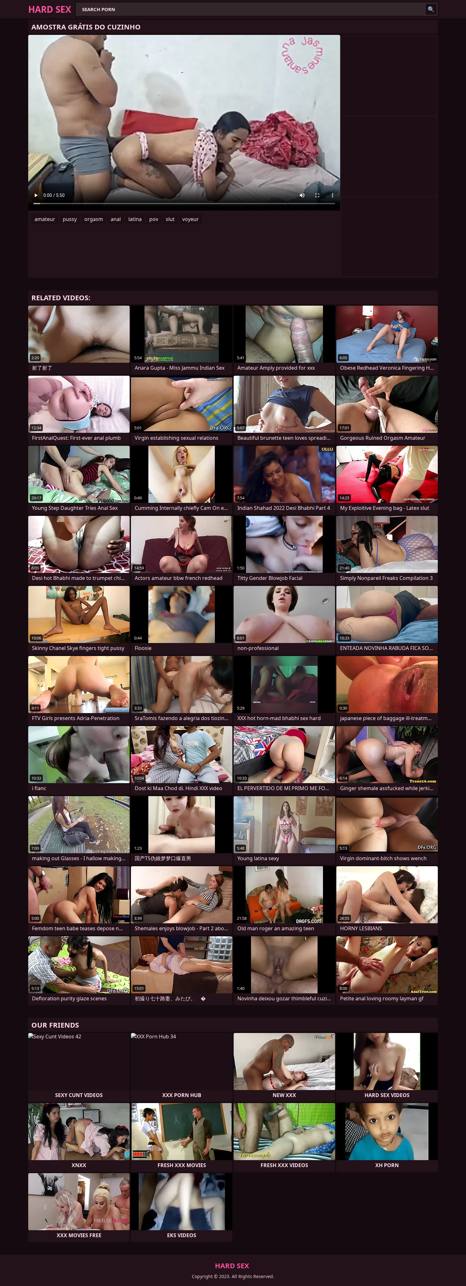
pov (153, 219)
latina (135, 219)
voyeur (190, 219)
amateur (45, 219)
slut (170, 219)
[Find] (431, 9)
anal (116, 219)
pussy (70, 219)
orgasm (93, 219)
